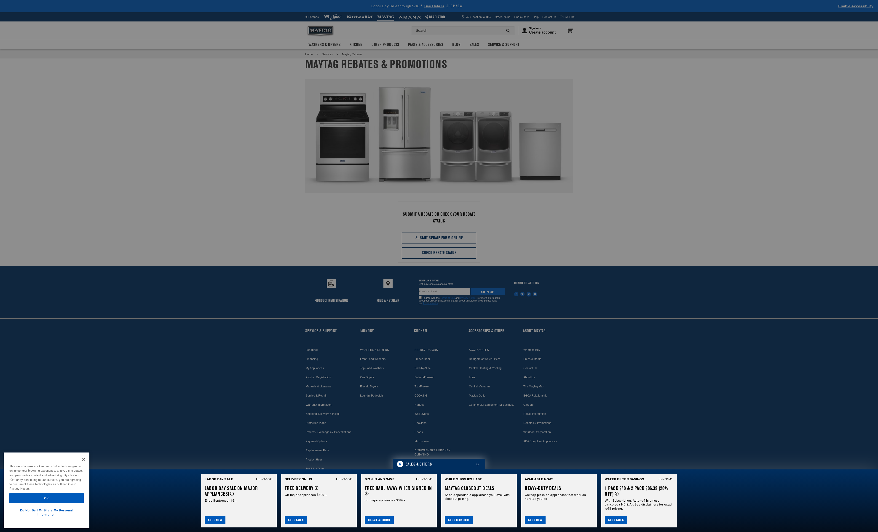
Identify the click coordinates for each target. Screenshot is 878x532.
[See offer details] (232, 494)
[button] (439, 464)
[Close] (84, 459)
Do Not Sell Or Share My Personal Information (46, 512)
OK (46, 498)
